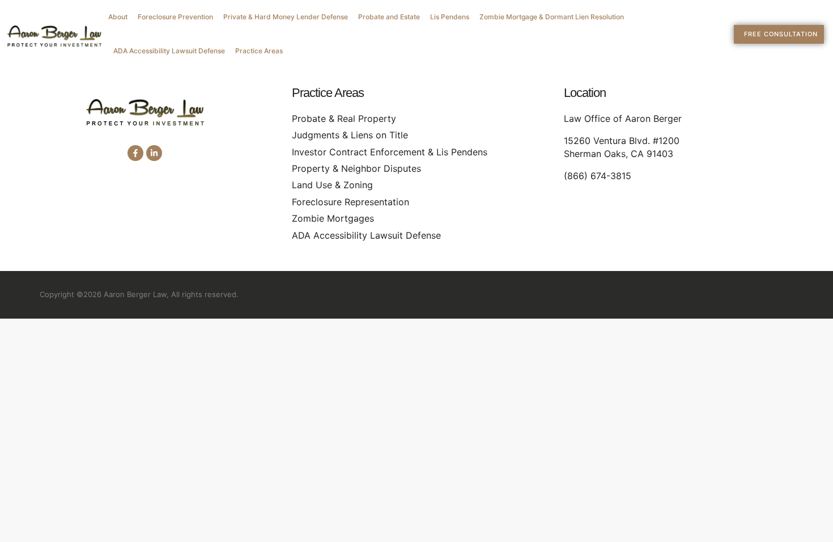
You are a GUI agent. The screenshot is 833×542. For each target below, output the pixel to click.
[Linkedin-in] (154, 153)
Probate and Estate (389, 16)
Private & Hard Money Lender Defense (285, 16)
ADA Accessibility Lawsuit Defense (169, 50)
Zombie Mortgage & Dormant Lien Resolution (551, 16)
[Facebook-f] (135, 153)
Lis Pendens (449, 16)
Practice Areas (259, 50)
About (118, 16)
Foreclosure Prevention (175, 16)
